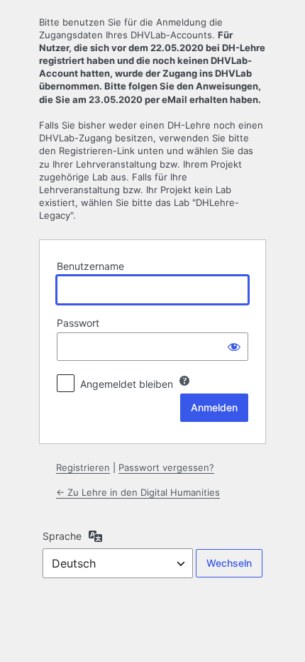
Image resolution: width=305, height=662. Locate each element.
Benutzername (90, 266)
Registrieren (83, 467)
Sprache (62, 536)
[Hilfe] (184, 380)
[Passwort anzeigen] (234, 346)
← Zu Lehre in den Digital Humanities (138, 492)
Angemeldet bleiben (126, 384)
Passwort (78, 323)
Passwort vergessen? (166, 467)
